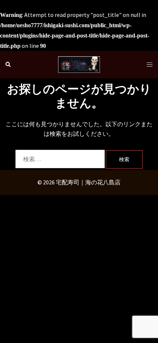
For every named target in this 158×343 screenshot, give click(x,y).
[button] (8, 64)
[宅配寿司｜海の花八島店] (79, 63)
